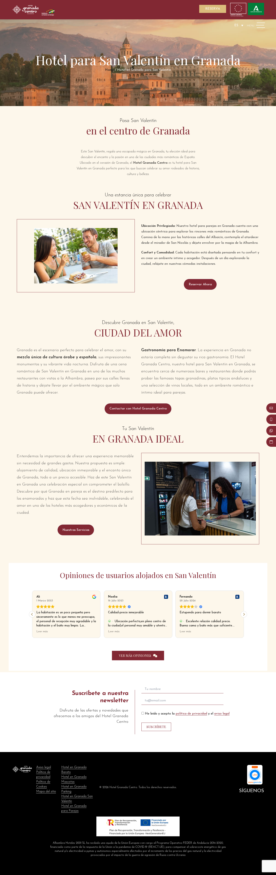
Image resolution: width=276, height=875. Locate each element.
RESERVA (212, 8)
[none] (238, 25)
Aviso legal (43, 767)
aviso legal (222, 713)
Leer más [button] (42, 631)
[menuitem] (238, 25)
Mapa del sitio (46, 791)
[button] (200, 284)
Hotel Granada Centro (150, 163)
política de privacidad (191, 713)
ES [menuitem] (236, 25)
